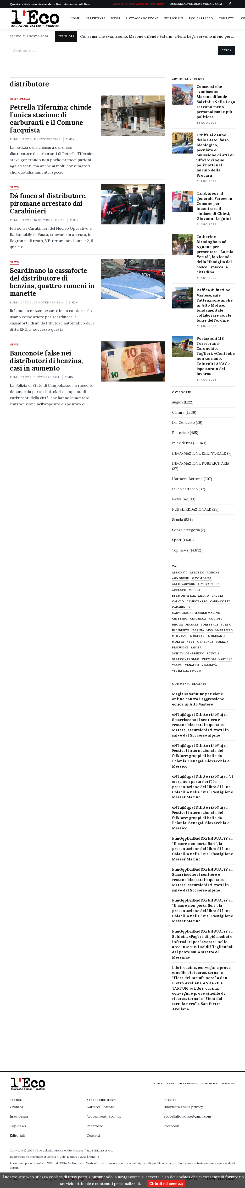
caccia (217, 595)
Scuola (177, 519)
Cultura (178, 412)
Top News (209, 1083)
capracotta (220, 601)
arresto (179, 590)
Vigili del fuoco (186, 670)
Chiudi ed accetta (166, 1183)
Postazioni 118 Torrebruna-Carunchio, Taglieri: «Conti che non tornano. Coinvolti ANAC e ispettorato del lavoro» (215, 356)
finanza (192, 624)
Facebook (171, 1126)
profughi (180, 647)
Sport (177, 540)
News (115, 18)
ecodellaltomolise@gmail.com (187, 1116)
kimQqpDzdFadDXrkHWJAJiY (200, 838)
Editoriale (173, 18)
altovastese (208, 584)
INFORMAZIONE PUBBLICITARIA (200, 463)
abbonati (180, 572)
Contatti (227, 18)
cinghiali (198, 618)
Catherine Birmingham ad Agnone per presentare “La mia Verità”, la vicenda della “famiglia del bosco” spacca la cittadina (214, 254)
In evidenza (96, 18)
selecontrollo (185, 659)
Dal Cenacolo (183, 422)
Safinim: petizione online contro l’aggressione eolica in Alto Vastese (198, 699)
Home (75, 18)
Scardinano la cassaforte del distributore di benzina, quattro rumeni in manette (52, 282)
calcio (178, 601)
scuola (213, 653)
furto (226, 624)
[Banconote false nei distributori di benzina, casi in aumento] (133, 361)
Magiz (177, 694)
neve (191, 641)
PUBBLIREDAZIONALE (191, 509)
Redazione (95, 1126)
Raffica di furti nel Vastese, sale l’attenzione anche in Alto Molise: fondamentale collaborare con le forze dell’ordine (214, 305)
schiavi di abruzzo (188, 653)
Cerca (226, 50)
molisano (216, 636)
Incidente (180, 630)
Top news (180, 550)
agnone (213, 572)
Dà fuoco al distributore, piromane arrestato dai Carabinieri (48, 203)
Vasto (177, 665)
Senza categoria (186, 530)
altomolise (201, 578)
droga (177, 624)
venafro (192, 665)
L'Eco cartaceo (185, 489)
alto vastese (183, 584)
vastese (225, 659)
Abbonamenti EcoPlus (104, 1116)
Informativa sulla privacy (183, 1107)
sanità (196, 647)
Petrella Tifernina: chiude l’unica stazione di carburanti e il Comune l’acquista (51, 118)
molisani (198, 636)
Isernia (198, 630)
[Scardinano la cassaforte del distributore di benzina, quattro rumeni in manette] (133, 279)
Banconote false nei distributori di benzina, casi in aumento (46, 361)
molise (178, 641)
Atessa (194, 590)
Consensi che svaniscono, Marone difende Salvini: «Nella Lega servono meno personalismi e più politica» (157, 36)
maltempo (224, 630)
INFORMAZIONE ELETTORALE (199, 453)
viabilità (209, 665)
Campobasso (197, 601)
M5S (209, 630)
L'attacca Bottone (142, 18)
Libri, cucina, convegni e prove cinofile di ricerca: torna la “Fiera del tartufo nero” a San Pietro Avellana (198, 998)
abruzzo (197, 572)
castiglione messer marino (196, 613)
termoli (209, 659)
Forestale (209, 624)
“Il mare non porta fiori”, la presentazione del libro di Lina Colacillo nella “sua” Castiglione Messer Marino (202, 786)
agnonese (180, 578)
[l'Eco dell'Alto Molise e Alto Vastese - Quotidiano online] (35, 18)
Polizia (222, 641)
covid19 (216, 618)
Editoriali (17, 1135)
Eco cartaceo (201, 18)
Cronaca (16, 1107)
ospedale (205, 641)
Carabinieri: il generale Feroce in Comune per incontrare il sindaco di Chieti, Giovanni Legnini (214, 206)
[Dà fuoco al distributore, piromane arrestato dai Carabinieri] (133, 204)
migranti (180, 636)
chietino (180, 618)
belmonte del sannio (190, 595)
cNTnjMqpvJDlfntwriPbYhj (197, 714)
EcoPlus (228, 1083)
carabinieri (182, 607)
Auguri (177, 402)
